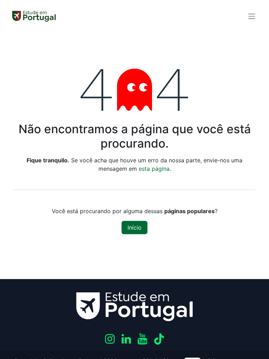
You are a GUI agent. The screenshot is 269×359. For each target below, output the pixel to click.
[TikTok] (159, 339)
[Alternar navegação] (252, 16)
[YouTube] (142, 339)
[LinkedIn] (126, 339)
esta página (154, 168)
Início (134, 227)
